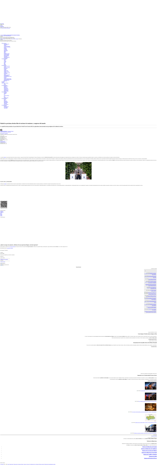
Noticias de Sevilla (153, 456)
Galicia (5, 74)
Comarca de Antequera (7, 46)
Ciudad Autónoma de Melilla (7, 79)
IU (4, 94)
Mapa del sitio (11, 464)
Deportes (3, 82)
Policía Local (5, 87)
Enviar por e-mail (2, 141)
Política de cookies (41, 464)
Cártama (5, 45)
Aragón (5, 66)
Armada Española (6, 89)
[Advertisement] (24, 6)
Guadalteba (5, 49)
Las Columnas (6, 107)
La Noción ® (2, 464)
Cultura (5, 84)
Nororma (5, 52)
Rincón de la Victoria (6, 53)
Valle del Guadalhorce (7, 57)
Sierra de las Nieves (6, 55)
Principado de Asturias (7, 67)
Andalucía (3, 58)
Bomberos (5, 86)
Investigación (5, 101)
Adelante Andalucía (6, 95)
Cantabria (5, 69)
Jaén (4, 63)
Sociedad (3, 98)
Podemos (5, 93)
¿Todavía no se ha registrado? (4, 259)
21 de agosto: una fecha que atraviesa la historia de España (152, 279)
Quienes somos (16, 464)
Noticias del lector (6, 106)
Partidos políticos (6, 97)
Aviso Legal (28, 464)
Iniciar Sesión (2, 26)
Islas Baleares (5, 68)
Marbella (5, 51)
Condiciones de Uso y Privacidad (34, 464)
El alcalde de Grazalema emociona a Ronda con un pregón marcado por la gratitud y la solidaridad (150, 282)
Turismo (1, 212)
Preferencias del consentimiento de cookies (49, 464)
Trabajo (1, 215)
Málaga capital (6, 50)
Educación (5, 100)
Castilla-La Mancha (6, 71)
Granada (5, 61)
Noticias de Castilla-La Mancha (150, 454)
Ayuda (8, 464)
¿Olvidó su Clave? (2, 261)
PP (4, 96)
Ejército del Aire (6, 90)
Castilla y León (6, 70)
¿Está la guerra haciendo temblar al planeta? (153, 290)
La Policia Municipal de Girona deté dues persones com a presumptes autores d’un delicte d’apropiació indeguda (150, 285)
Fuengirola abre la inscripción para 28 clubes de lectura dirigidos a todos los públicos (150, 311)
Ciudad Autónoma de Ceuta (7, 78)
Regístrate (1, 25)
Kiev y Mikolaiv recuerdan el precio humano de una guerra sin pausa (151, 296)
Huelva (5, 62)
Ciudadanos (5, 92)
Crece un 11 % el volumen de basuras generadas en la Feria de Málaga (151, 307)
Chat (1, 35)
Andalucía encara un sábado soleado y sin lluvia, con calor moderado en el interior (150, 302)
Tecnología (5, 103)
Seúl (0, 213)
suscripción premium (12, 246)
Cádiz (4, 60)
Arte (4, 83)
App (4, 35)
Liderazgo (1, 211)
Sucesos (5, 99)
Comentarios (6, 133)
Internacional (5, 80)
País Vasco (5, 77)
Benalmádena (5, 44)
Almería (5, 59)
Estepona (5, 47)
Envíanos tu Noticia (20, 464)
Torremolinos (5, 56)
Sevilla (5, 64)
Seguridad (3, 85)
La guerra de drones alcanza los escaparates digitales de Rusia (152, 294)
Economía (3, 81)
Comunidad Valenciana (7, 72)
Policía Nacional (6, 88)
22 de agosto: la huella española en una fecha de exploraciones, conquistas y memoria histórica (150, 299)
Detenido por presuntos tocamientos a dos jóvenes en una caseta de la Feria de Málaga (150, 274)
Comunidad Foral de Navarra (7, 76)
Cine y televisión (6, 104)
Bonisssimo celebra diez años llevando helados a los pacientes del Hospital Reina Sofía (150, 277)
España (3, 65)
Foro (3, 35)
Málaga (3, 43)
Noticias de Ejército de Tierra (150, 458)
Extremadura (5, 73)
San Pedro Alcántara (6, 54)
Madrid (5, 157)
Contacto (25, 464)
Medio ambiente (6, 102)
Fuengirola (5, 48)
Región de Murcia (6, 75)
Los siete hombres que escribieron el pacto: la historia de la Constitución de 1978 (151, 288)
